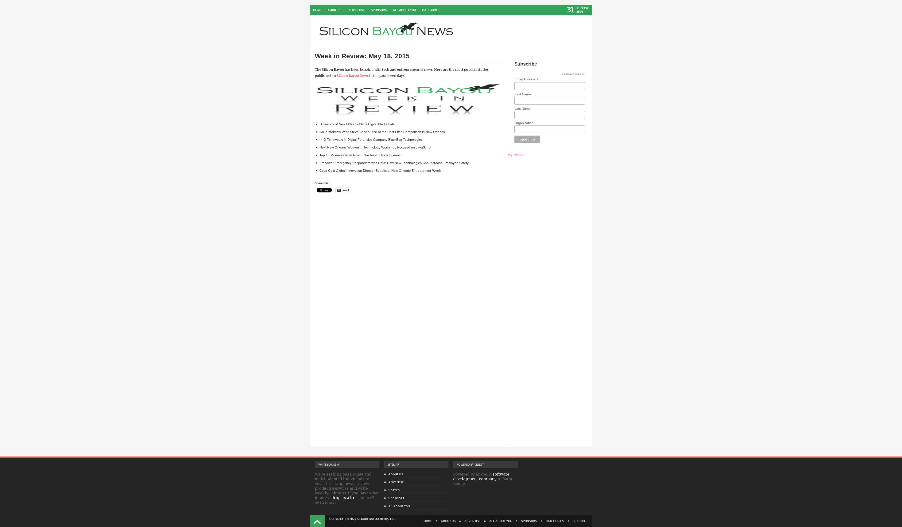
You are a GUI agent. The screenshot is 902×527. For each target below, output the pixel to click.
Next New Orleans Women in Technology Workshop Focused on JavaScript (375, 147)
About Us (335, 10)
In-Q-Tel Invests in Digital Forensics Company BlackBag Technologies (371, 139)
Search (394, 490)
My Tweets (515, 154)
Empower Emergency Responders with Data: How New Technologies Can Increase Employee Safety (394, 163)
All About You (404, 10)
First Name (522, 94)
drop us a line (344, 497)
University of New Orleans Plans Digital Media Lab (356, 124)
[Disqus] (408, 266)
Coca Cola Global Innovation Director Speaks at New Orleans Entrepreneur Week (380, 170)
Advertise (357, 10)
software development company (481, 476)
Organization (523, 123)
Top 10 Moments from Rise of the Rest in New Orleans (359, 155)
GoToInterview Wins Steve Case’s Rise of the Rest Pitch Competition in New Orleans (382, 132)
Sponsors (379, 10)
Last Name (522, 108)
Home (317, 10)
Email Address (526, 79)
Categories (431, 10)
